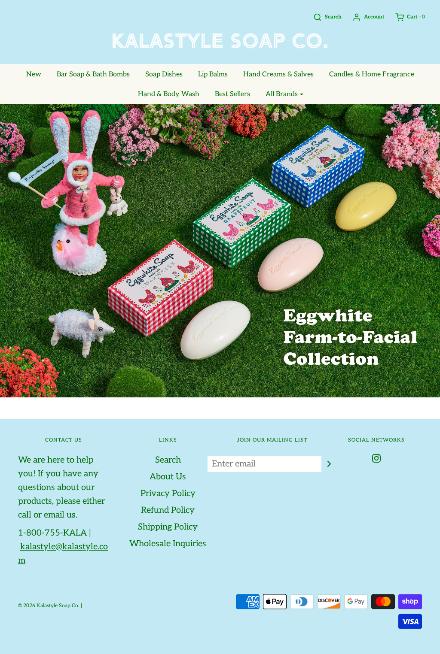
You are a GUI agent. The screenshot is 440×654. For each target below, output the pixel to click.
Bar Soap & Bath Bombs (93, 74)
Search (168, 460)
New (33, 74)
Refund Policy (168, 510)
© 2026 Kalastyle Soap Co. (48, 606)
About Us (168, 477)
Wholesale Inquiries (167, 544)
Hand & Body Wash (168, 94)
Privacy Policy (168, 493)
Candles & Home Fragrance (371, 74)
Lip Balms (213, 74)
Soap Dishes (164, 74)
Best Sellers (232, 94)
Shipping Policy (168, 527)
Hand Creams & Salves (278, 74)
